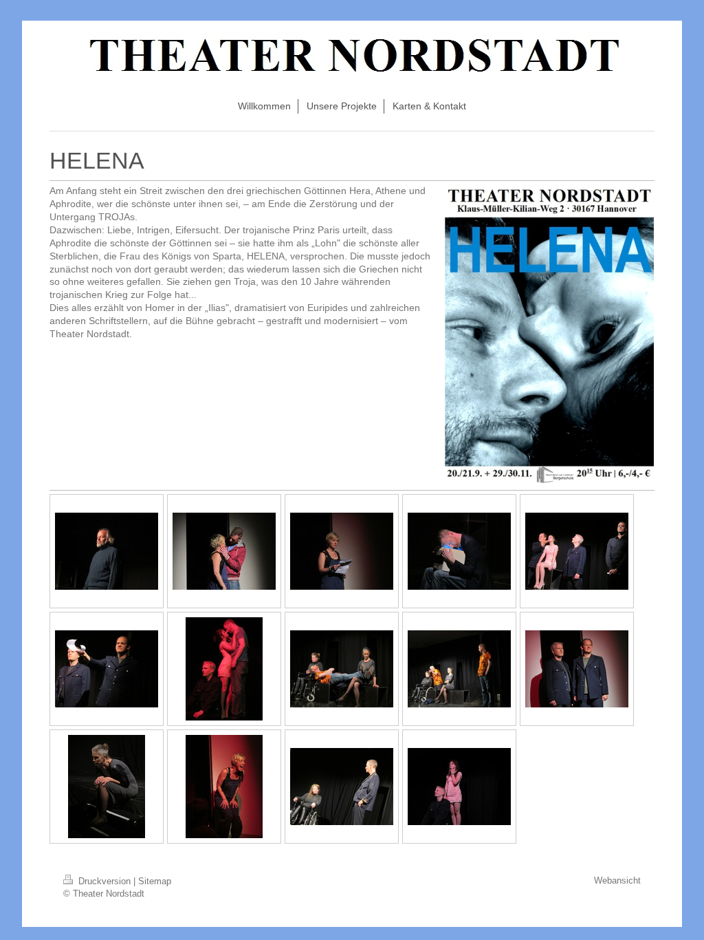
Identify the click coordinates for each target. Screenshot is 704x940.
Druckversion (104, 881)
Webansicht (617, 880)
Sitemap (154, 881)
